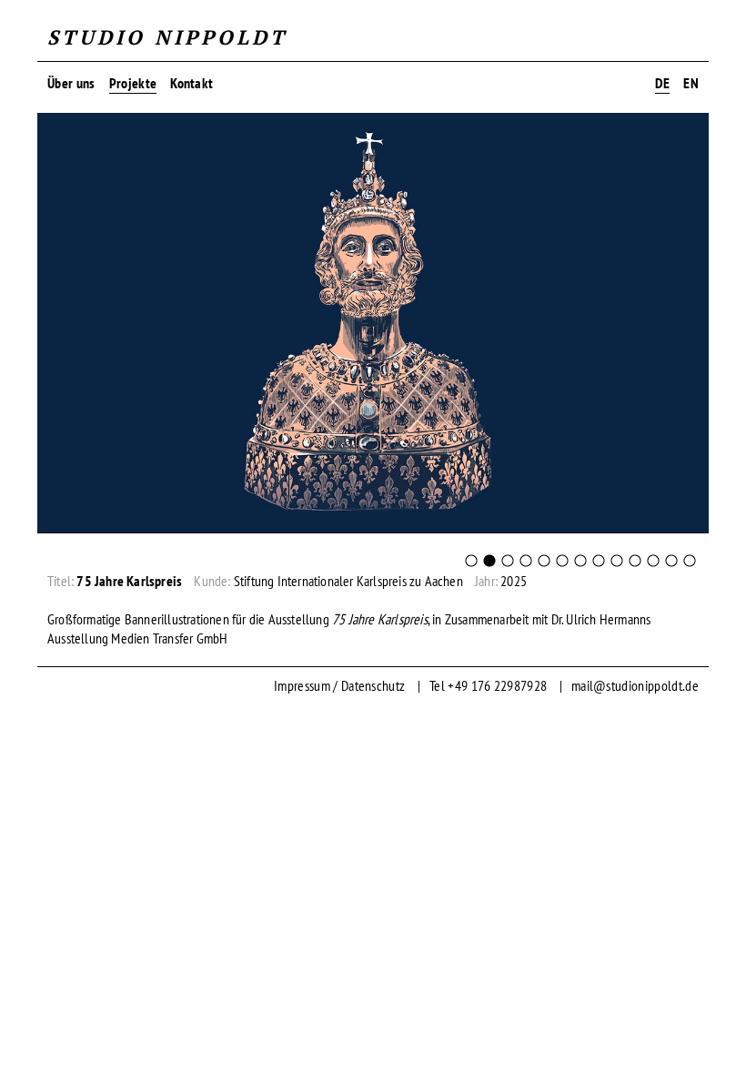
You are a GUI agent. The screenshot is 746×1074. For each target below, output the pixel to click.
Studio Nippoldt (167, 37)
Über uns (71, 83)
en (691, 83)
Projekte (133, 83)
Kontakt (191, 83)
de (662, 83)
